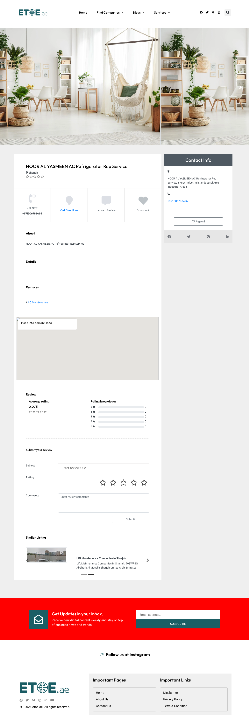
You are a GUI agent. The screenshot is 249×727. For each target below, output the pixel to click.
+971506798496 (177, 201)
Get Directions (69, 210)
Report (200, 221)
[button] (227, 12)
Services (160, 12)
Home (83, 12)
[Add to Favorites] (143, 203)
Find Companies (108, 12)
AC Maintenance (38, 302)
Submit (130, 519)
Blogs (137, 12)
